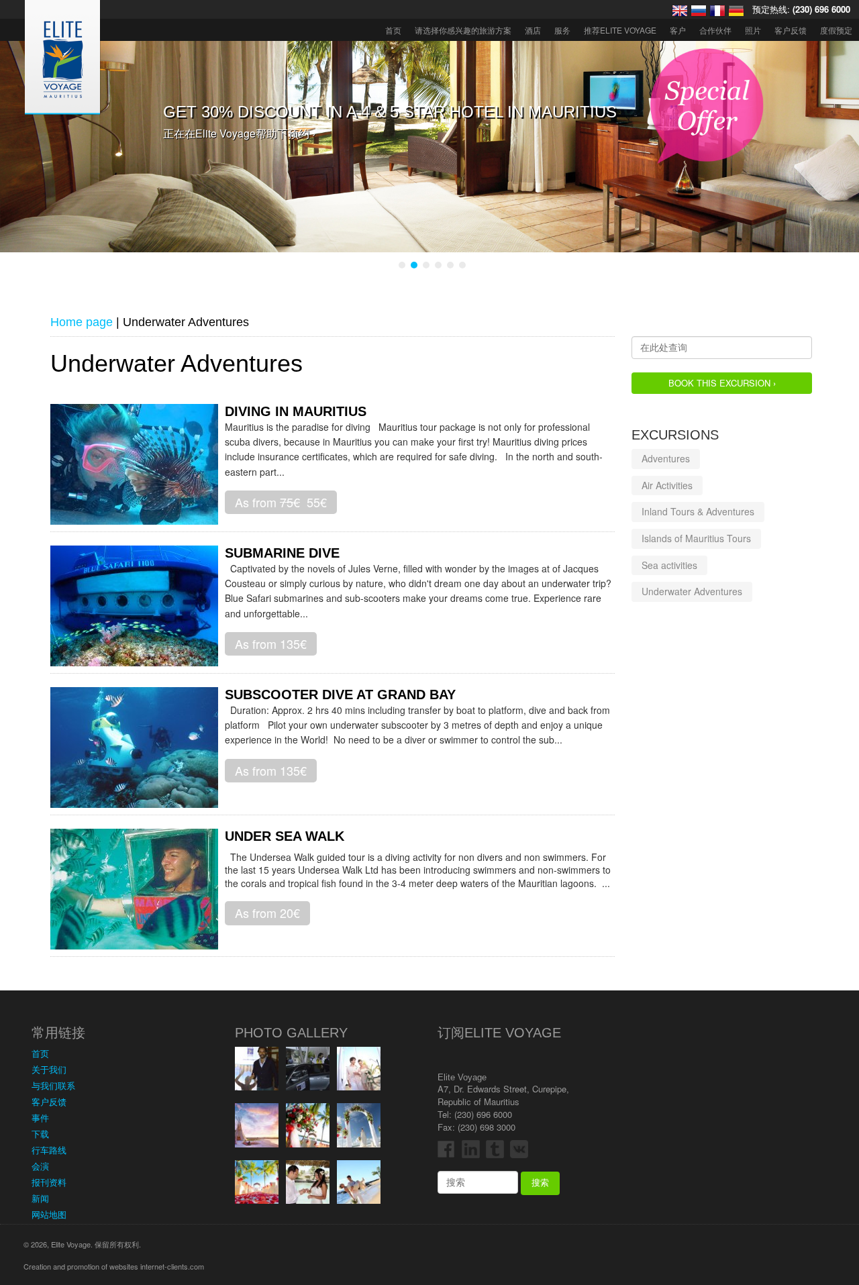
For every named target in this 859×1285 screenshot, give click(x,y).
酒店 (533, 30)
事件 (40, 1117)
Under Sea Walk (284, 836)
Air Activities (667, 485)
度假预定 (836, 30)
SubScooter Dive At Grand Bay (340, 694)
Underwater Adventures (692, 592)
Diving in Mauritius (295, 411)
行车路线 (49, 1149)
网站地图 (49, 1214)
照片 (753, 30)
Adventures (666, 459)
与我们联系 (53, 1085)
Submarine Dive (282, 553)
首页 (393, 30)
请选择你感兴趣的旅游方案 (463, 30)
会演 (40, 1166)
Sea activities (669, 565)
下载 (40, 1133)
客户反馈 (790, 30)
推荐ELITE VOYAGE (620, 30)
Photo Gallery (291, 1032)
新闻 (40, 1198)
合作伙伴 (715, 30)
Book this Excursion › (722, 382)
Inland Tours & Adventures (698, 512)
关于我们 (49, 1069)
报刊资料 (49, 1182)
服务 (562, 30)
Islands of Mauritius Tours (696, 538)
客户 (678, 30)
